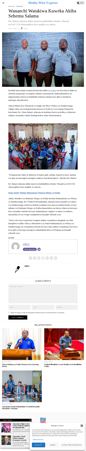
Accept (38, 445)
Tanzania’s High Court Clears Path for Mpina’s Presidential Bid (21, 425)
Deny (53, 445)
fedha (53, 90)
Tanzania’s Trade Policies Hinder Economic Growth (19, 438)
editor (26, 28)
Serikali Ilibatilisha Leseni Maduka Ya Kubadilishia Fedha (62, 365)
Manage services (38, 439)
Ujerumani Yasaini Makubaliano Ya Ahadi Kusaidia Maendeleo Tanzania (21, 407)
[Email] (39, 249)
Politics (11, 6)
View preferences (72, 445)
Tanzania (19, 6)
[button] (82, 426)
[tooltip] (30, 258)
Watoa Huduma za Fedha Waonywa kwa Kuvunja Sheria (20, 365)
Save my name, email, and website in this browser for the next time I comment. (37, 312)
